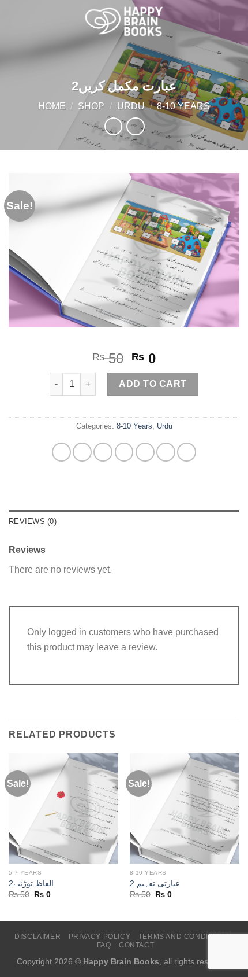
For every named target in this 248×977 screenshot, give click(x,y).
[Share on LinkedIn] (186, 452)
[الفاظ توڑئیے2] (63, 808)
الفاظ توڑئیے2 (31, 883)
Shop (91, 106)
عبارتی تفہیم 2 (155, 883)
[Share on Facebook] (82, 452)
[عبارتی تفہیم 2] (184, 808)
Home (52, 106)
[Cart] (233, 21)
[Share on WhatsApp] (61, 452)
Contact (136, 945)
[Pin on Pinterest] (165, 452)
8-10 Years (183, 106)
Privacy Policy (100, 936)
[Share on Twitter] (124, 452)
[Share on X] (102, 452)
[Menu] (15, 21)
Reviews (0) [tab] (33, 521)
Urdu (131, 106)
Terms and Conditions (184, 936)
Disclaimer (37, 936)
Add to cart (152, 384)
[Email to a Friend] (145, 452)
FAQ (104, 945)
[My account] (205, 21)
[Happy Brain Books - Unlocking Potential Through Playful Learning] (124, 21)
